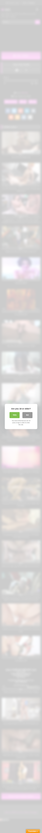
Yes (14, 415)
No (27, 415)
